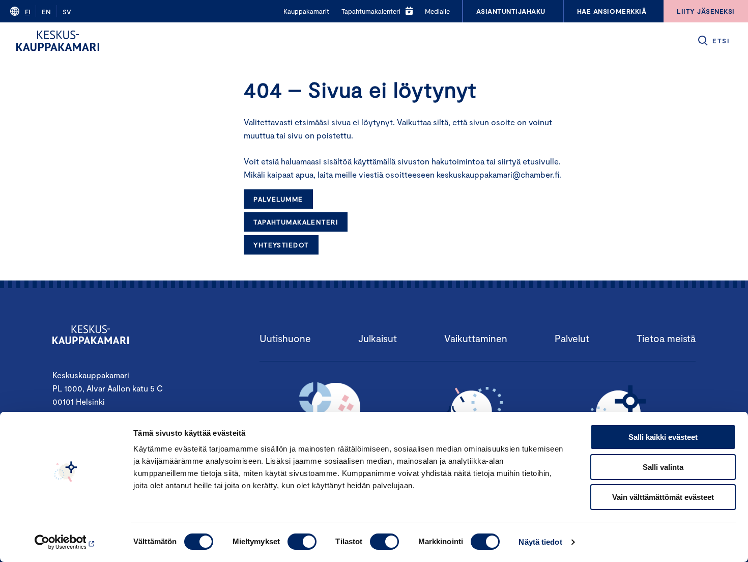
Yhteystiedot (280, 245)
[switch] (302, 541)
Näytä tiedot (540, 542)
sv (67, 12)
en (46, 12)
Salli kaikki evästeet (663, 437)
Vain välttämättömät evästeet (663, 497)
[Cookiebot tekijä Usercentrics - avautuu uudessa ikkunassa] (65, 542)
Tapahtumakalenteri (295, 222)
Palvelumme (278, 199)
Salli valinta (663, 467)
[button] (713, 40)
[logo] (57, 41)
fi (27, 12)
